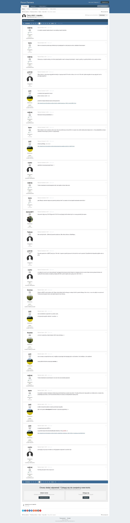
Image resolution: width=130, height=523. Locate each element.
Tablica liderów (53, 9)
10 (49, 23)
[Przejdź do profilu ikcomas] (30, 297)
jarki (29, 91)
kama (30, 43)
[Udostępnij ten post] (105, 27)
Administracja (35, 9)
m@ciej (29, 28)
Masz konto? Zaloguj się (94, 2)
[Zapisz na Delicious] (32, 511)
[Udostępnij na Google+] (27, 511)
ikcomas (30, 290)
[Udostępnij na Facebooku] (25, 511)
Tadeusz (29, 232)
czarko (30, 163)
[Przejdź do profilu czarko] (30, 170)
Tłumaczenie (62, 518)
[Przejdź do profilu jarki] (30, 98)
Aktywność (33, 6)
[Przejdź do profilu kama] (29, 47)
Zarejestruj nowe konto (44, 497)
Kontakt (68, 518)
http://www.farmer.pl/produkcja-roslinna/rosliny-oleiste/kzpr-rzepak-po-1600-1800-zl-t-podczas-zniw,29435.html (61, 433)
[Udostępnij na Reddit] (34, 511)
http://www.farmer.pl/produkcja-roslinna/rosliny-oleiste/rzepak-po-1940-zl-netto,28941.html (57, 103)
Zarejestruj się (105, 2)
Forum (23, 9)
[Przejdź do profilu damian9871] (30, 219)
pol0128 (29, 72)
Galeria (28, 9)
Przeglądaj (25, 6)
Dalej (52, 23)
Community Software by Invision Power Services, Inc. (65, 521)
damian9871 (30, 212)
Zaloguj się (86, 497)
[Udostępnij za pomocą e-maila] (38, 511)
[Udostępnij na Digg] (29, 511)
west (36, 17)
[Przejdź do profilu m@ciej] (30, 32)
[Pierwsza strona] (23, 23)
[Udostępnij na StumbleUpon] (36, 511)
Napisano (42, 27)
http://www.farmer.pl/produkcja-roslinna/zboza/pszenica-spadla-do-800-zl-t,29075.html (56, 146)
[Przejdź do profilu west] (24, 16)
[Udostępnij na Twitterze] (23, 511)
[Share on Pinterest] (40, 511)
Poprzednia (27, 23)
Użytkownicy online (44, 9)
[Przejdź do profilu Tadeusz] (30, 239)
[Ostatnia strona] (55, 23)
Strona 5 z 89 (60, 23)
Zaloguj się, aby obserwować (92, 15)
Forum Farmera (27, 2)
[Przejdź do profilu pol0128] (30, 79)
